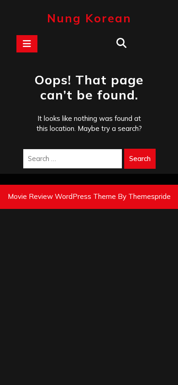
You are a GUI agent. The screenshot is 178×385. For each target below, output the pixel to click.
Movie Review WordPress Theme (62, 196)
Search (140, 158)
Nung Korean (89, 18)
